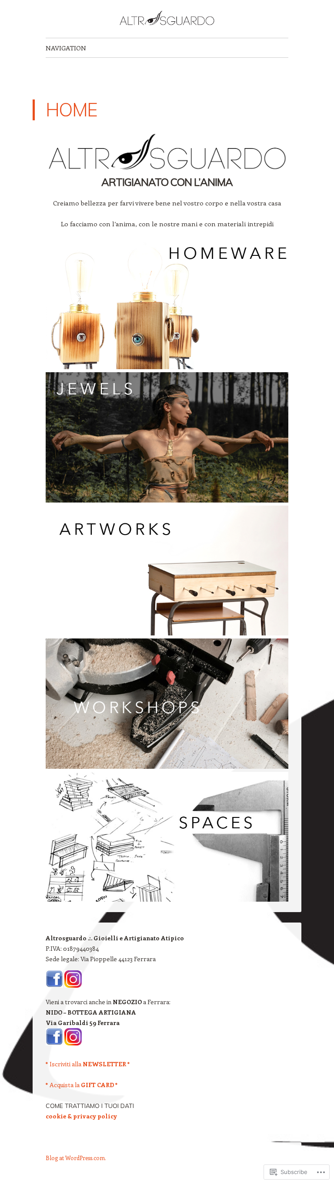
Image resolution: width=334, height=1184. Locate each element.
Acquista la (82, 1085)
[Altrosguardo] (167, 18)
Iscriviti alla (88, 1064)
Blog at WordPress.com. (76, 1157)
